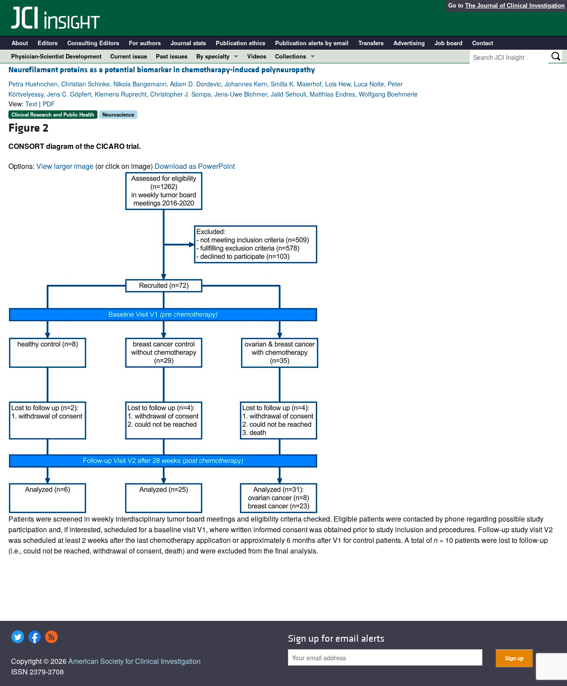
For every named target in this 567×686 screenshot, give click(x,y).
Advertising (409, 43)
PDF (49, 103)
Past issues (171, 56)
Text (31, 103)
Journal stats (188, 43)
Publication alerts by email (312, 43)
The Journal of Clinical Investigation (515, 5)
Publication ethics (240, 43)
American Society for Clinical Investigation (134, 661)
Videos (256, 56)
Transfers (371, 43)
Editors (48, 43)
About (20, 43)
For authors (145, 43)
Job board (448, 43)
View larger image (64, 166)
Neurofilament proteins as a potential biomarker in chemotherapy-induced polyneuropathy (161, 70)
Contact (482, 43)
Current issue (128, 56)
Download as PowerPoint (195, 166)
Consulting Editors (93, 43)
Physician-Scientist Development (56, 56)
